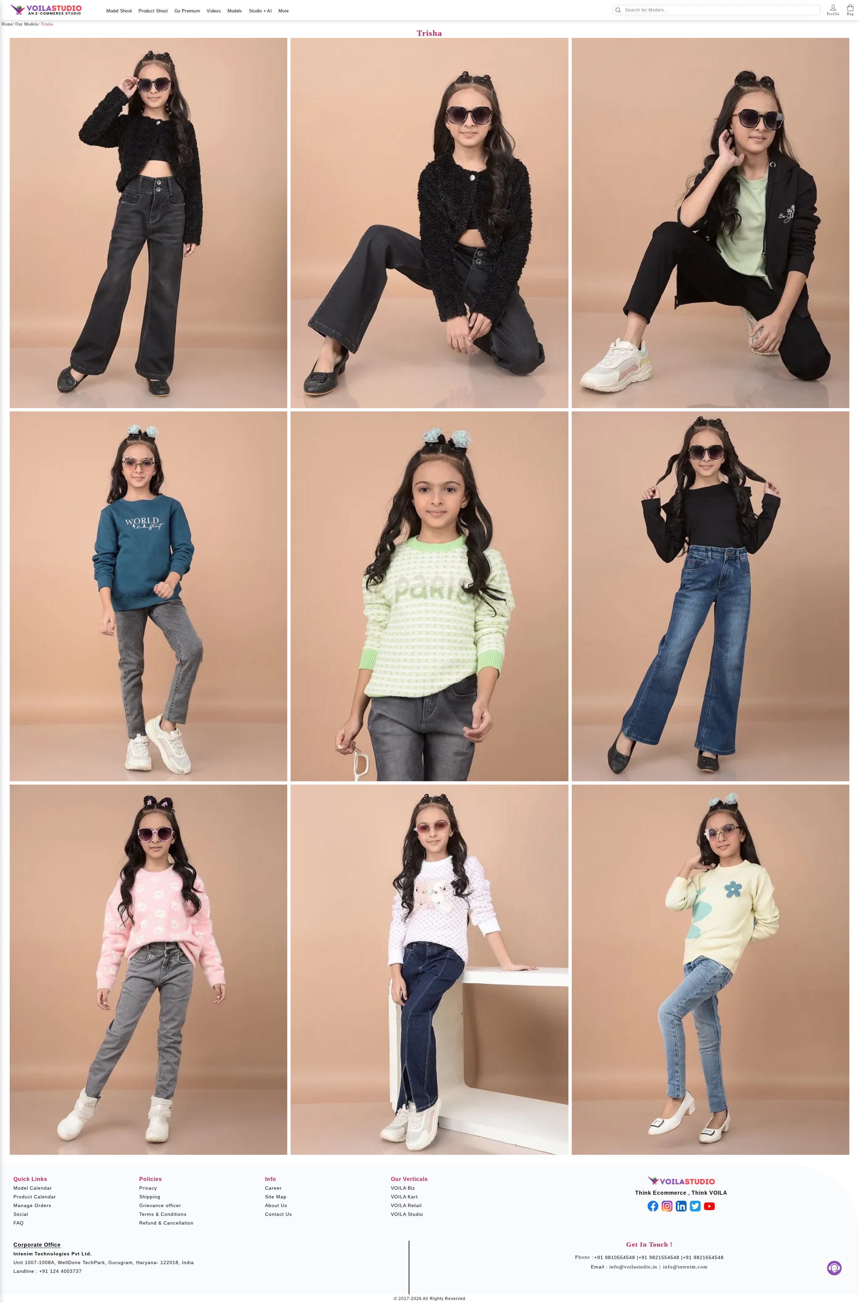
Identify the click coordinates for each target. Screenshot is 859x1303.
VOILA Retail (406, 1205)
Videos (214, 10)
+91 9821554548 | (661, 1257)
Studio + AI (260, 10)
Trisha (47, 24)
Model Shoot (119, 10)
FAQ (18, 1223)
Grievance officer (160, 1205)
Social (20, 1214)
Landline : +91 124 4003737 (47, 1271)
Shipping (149, 1196)
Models (235, 10)
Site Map (276, 1196)
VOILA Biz (403, 1188)
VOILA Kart (404, 1196)
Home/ (8, 24)
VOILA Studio (407, 1214)
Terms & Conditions (163, 1214)
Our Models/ (27, 24)
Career (273, 1188)
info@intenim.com (685, 1266)
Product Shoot (153, 10)
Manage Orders (32, 1205)
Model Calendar (32, 1188)
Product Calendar (34, 1196)
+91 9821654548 (703, 1257)
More (284, 10)
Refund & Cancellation (166, 1223)
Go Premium (187, 10)
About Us (276, 1205)
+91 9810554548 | (616, 1257)
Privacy (148, 1188)
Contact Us (278, 1214)
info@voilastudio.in (633, 1266)
